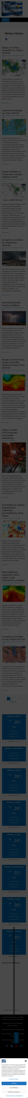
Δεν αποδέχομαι (14, 1087)
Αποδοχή (14, 1083)
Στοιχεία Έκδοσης (19, 1095)
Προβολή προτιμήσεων (14, 1092)
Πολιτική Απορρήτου (10, 1095)
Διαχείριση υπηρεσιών (13, 1079)
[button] (25, 1061)
